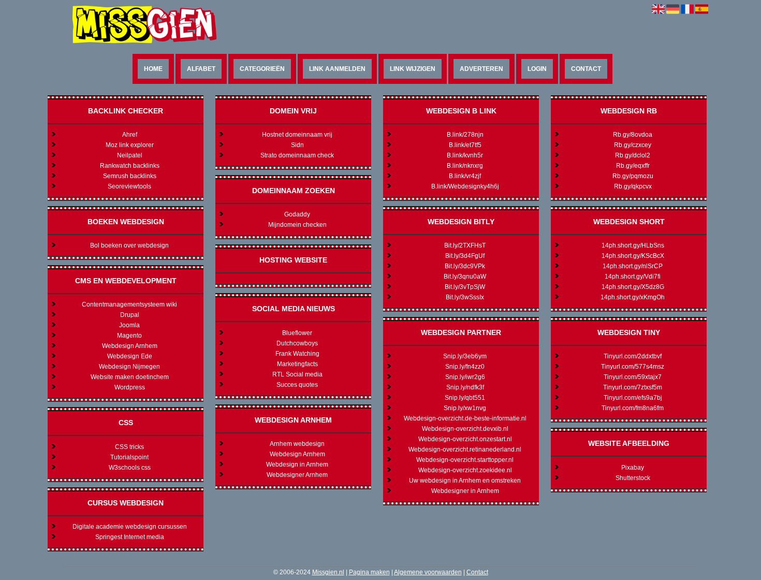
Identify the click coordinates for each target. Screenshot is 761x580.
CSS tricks (129, 447)
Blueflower (297, 333)
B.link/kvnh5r (465, 155)
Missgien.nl (328, 572)
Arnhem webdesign (297, 443)
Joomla (129, 325)
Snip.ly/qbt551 (465, 397)
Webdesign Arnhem (129, 346)
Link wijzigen (412, 68)
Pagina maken (369, 572)
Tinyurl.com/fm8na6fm (633, 408)
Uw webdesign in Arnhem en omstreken (465, 480)
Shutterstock (633, 478)
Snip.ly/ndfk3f (465, 387)
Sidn (297, 145)
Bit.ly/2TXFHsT (465, 245)
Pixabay (632, 467)
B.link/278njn (465, 134)
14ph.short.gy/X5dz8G (633, 287)
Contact (586, 68)
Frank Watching (297, 353)
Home (153, 68)
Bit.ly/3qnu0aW (465, 276)
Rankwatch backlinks (129, 165)
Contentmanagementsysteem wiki (129, 304)
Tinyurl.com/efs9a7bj (633, 397)
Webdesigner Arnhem (297, 475)
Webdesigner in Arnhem (465, 491)
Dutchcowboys (297, 343)
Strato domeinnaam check (297, 155)
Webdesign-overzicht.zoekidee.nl (465, 470)
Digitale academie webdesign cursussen (129, 526)
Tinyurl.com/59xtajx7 (633, 377)
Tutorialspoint (129, 457)
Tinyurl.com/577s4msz (632, 366)
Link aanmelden (337, 68)
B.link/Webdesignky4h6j (465, 186)
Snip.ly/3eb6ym (465, 356)
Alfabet (201, 68)
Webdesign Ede (129, 356)
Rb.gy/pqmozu (632, 176)
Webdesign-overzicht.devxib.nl (465, 428)
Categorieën (262, 68)
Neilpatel (129, 155)
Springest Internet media (129, 537)
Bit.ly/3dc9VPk (465, 266)
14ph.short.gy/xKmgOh (633, 297)
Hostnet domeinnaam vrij (297, 134)
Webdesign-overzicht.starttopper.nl (465, 459)
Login (537, 68)
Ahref (129, 134)
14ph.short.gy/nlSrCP (633, 266)
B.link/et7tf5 (465, 145)
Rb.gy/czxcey (632, 145)
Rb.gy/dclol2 (632, 155)
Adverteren (481, 68)
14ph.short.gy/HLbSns (633, 245)
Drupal (129, 314)
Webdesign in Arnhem (297, 464)
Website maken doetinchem (130, 377)
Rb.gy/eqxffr (633, 165)
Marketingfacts (297, 364)
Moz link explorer (130, 145)
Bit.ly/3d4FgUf (465, 255)
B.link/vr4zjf (465, 176)
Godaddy (297, 214)
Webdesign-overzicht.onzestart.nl (465, 439)
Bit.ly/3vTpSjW (465, 287)
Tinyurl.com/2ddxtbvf (633, 356)
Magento (129, 335)
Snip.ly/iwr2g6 (465, 377)
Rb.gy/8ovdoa (632, 134)
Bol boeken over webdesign (129, 245)
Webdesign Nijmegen (129, 366)
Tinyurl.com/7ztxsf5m (632, 387)
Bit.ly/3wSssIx (465, 297)
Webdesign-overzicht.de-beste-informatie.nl (465, 418)
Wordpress (129, 387)
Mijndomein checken (297, 224)
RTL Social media (297, 374)
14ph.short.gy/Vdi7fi (633, 276)
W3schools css (130, 467)
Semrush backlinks (129, 176)
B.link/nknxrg (465, 165)
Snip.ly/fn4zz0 (465, 366)
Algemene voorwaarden (428, 572)
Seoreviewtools (129, 186)
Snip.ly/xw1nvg (465, 408)
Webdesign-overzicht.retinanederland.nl (464, 449)
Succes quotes (297, 384)
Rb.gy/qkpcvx (633, 186)
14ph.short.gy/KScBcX (633, 255)
